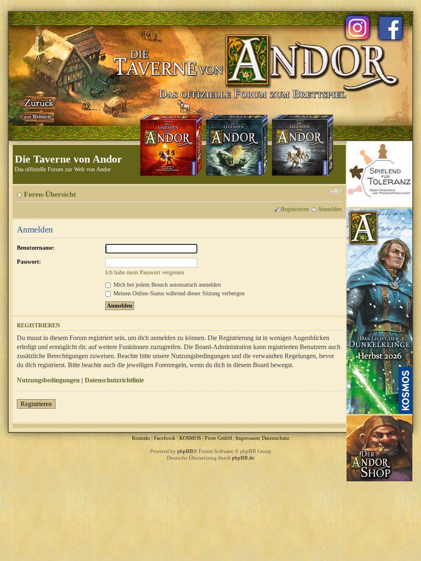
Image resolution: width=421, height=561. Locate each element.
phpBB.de (243, 458)
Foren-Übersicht (50, 194)
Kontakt (141, 438)
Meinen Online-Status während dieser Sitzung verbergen (178, 293)
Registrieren (295, 209)
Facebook (165, 438)
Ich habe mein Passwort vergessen (144, 272)
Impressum (247, 438)
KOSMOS (190, 438)
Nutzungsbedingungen (48, 380)
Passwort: (29, 261)
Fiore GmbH (218, 438)
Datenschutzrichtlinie (114, 380)
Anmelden (330, 209)
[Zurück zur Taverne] (37, 108)
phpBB (185, 451)
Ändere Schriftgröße (336, 191)
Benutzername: (36, 247)
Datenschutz (275, 438)
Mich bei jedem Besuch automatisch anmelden (166, 284)
